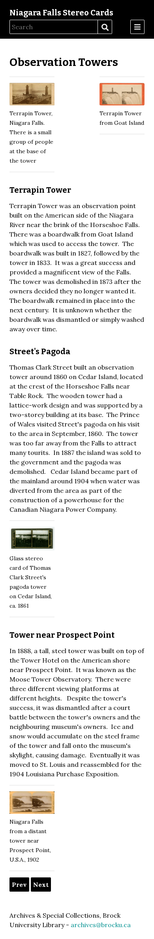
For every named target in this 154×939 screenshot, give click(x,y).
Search (105, 27)
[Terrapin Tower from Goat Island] (122, 96)
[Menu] (137, 27)
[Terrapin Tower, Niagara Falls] (31, 96)
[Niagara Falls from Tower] (31, 804)
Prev (19, 884)
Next (41, 884)
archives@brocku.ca (101, 925)
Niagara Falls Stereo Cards (61, 12)
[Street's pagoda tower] (31, 540)
